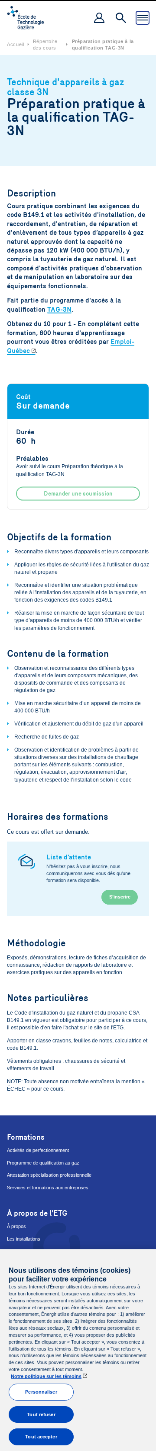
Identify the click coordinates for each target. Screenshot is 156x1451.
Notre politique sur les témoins (46, 1376)
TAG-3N (59, 309)
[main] (78, 1350)
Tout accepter (41, 1436)
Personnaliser (41, 1391)
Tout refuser (41, 1414)
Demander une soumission (78, 493)
